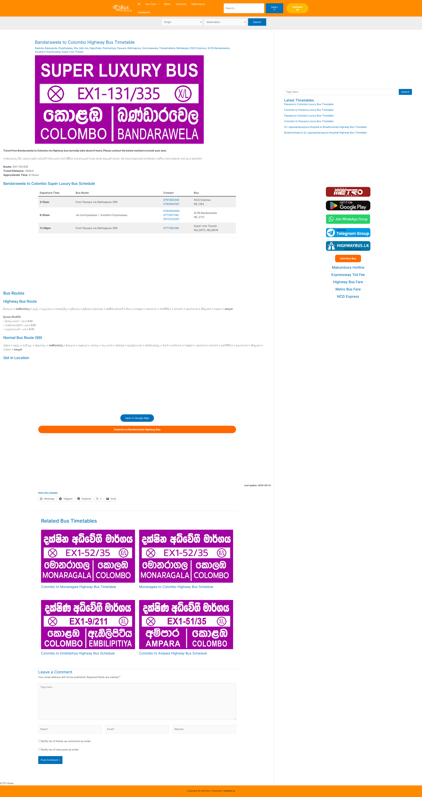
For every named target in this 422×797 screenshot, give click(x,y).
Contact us (229, 790)
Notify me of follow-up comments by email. (66, 741)
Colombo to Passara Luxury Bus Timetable (309, 121)
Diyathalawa (65, 48)
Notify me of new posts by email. (60, 749)
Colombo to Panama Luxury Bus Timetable (309, 109)
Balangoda (51, 48)
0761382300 (171, 199)
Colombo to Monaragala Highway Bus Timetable (78, 587)
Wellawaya (182, 48)
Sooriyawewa (150, 48)
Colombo (181, 4)
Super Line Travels (73, 51)
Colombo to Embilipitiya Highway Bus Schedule (78, 653)
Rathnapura (134, 48)
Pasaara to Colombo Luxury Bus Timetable (309, 115)
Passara (121, 48)
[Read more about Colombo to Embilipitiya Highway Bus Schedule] (88, 624)
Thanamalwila (167, 48)
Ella (76, 48)
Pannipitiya (109, 48)
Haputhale (95, 48)
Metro (167, 4)
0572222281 (171, 219)
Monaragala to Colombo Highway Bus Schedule (176, 587)
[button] (157, 4)
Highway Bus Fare (348, 282)
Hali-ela (83, 48)
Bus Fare (151, 4)
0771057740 (171, 215)
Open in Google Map (137, 418)
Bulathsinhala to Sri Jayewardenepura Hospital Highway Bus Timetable (325, 132)
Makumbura (198, 4)
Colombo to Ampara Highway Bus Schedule (173, 653)
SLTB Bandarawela (218, 48)
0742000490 (171, 211)
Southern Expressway (47, 51)
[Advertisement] (137, 263)
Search (274, 8)
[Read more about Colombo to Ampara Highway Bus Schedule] (186, 624)
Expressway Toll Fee (348, 275)
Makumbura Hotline (348, 267)
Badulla (39, 48)
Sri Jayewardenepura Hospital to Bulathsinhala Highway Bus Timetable (325, 127)
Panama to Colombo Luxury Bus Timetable (309, 104)
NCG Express (198, 48)
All (139, 4)
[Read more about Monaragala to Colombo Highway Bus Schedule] (186, 555)
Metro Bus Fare (348, 289)
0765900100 (171, 204)
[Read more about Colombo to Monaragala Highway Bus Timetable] (88, 555)
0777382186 (171, 228)
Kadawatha (144, 12)
